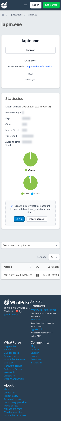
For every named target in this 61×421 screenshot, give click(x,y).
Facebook (36, 359)
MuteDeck (36, 319)
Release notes (11, 356)
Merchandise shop (13, 412)
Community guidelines (15, 402)
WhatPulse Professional (43, 309)
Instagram (36, 362)
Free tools (9, 372)
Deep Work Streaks (14, 378)
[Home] (3, 14)
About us (9, 389)
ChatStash (9, 375)
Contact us (10, 392)
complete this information (38, 66)
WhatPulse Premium (15, 359)
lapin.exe (32, 14)
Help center (10, 346)
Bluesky (35, 352)
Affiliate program (13, 408)
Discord (35, 349)
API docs (8, 349)
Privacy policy (11, 395)
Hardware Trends (13, 365)
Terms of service (13, 399)
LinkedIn (35, 356)
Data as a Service (13, 369)
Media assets (11, 405)
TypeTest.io (37, 329)
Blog (33, 346)
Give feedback (11, 352)
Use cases (9, 362)
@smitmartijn (11, 314)
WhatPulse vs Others (15, 415)
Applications (16, 14)
